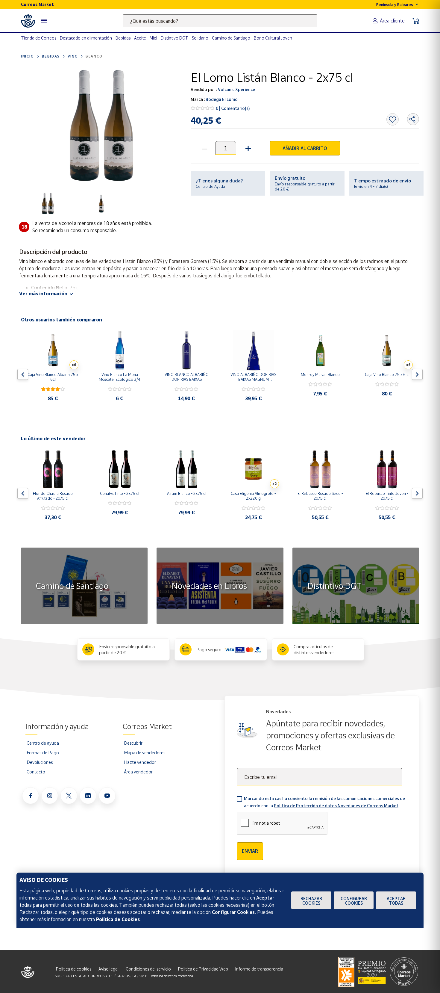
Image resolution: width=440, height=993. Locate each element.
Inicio (27, 56)
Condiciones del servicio (148, 968)
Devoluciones (40, 762)
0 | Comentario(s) (233, 108)
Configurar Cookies (354, 901)
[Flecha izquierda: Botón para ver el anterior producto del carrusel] (22, 374)
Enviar (250, 851)
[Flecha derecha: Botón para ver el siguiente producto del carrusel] (417, 374)
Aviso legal (108, 968)
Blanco (94, 56)
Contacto (36, 771)
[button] (247, 148)
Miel (153, 37)
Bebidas (123, 37)
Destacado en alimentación (86, 37)
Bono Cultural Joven (273, 37)
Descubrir (133, 743)
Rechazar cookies (311, 901)
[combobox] (220, 20)
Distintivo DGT (174, 37)
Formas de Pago (43, 752)
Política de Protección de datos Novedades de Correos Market (336, 805)
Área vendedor (138, 771)
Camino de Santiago (231, 37)
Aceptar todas (396, 901)
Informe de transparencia (259, 968)
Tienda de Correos (38, 37)
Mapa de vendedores (144, 752)
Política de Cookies (118, 919)
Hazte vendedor (140, 762)
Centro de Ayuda (210, 186)
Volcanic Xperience (236, 89)
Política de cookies (73, 968)
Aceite (140, 37)
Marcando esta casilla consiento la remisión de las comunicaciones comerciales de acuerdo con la (324, 802)
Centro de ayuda (43, 743)
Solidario (200, 37)
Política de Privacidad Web (203, 968)
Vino (73, 56)
